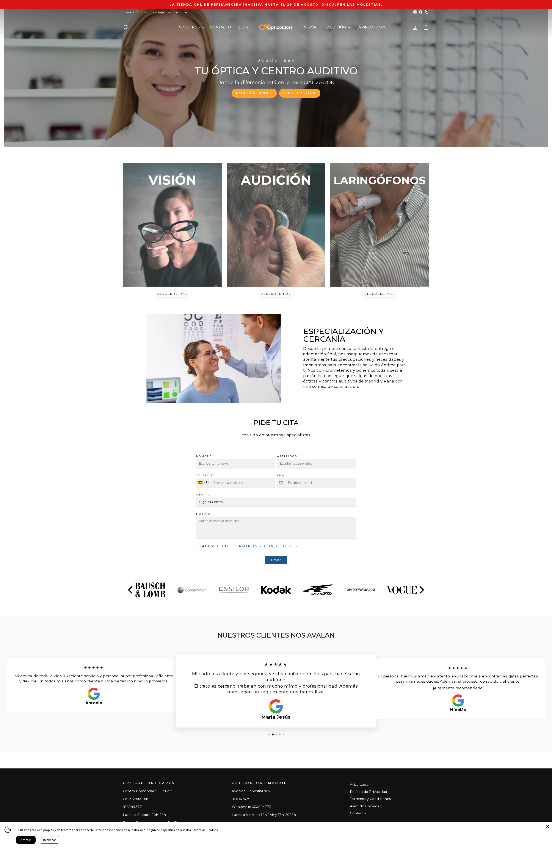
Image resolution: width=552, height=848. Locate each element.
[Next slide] (421, 590)
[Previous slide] (131, 590)
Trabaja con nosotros (169, 12)
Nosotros (190, 27)
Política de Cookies (205, 830)
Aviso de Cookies (364, 806)
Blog (243, 27)
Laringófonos (371, 27)
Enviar (276, 560)
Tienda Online (135, 12)
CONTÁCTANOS (254, 93)
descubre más (276, 293)
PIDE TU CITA (299, 93)
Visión (310, 27)
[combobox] (204, 483)
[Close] (548, 826)
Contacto (220, 27)
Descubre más (172, 293)
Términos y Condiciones (265, 546)
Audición (337, 27)
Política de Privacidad (368, 792)
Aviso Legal (359, 784)
